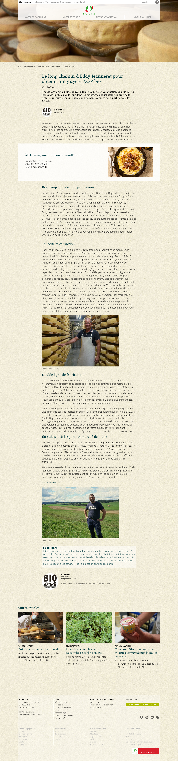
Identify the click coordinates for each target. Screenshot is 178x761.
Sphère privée (60, 718)
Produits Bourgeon (133, 734)
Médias (57, 710)
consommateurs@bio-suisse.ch (31, 714)
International (79, 2)
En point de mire (61, 736)
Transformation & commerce (58, 2)
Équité (21, 742)
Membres (94, 734)
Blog (19, 66)
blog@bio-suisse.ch (69, 578)
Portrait (93, 731)
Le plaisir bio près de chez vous (139, 742)
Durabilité (23, 731)
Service (93, 742)
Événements (131, 736)
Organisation (95, 736)
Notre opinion (60, 734)
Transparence (24, 744)
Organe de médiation (63, 707)
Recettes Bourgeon (134, 744)
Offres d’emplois (61, 702)
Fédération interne (98, 744)
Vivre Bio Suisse (142, 17)
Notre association (106, 17)
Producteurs (38, 2)
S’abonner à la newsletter (142, 704)
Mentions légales (61, 713)
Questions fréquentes (63, 731)
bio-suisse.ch (25, 2)
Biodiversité (23, 736)
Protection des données (64, 715)
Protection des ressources (30, 739)
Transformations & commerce (102, 705)
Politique (58, 739)
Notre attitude (71, 17)
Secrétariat (59, 705)
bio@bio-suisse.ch (26, 712)
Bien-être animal (25, 734)
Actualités (130, 739)
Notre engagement (35, 17)
